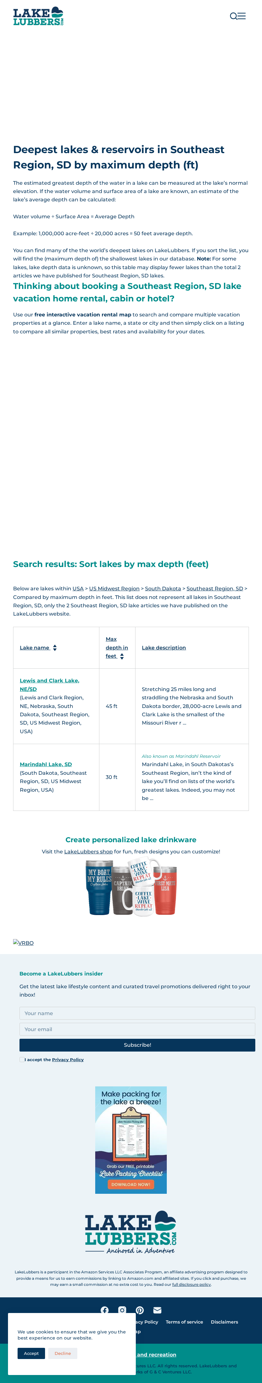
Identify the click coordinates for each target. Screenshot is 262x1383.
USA (78, 589)
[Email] (157, 1310)
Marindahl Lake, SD (46, 764)
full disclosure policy (191, 1284)
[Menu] (241, 16)
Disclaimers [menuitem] (224, 1322)
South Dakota (163, 589)
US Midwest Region (114, 589)
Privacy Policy (68, 1059)
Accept (31, 1353)
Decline (63, 1353)
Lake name (35, 648)
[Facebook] (105, 1310)
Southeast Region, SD (215, 589)
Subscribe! (137, 1045)
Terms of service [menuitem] (184, 1322)
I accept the (54, 1059)
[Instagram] (122, 1310)
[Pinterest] (140, 1310)
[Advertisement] (131, 80)
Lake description (164, 648)
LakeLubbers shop (88, 852)
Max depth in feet (117, 647)
